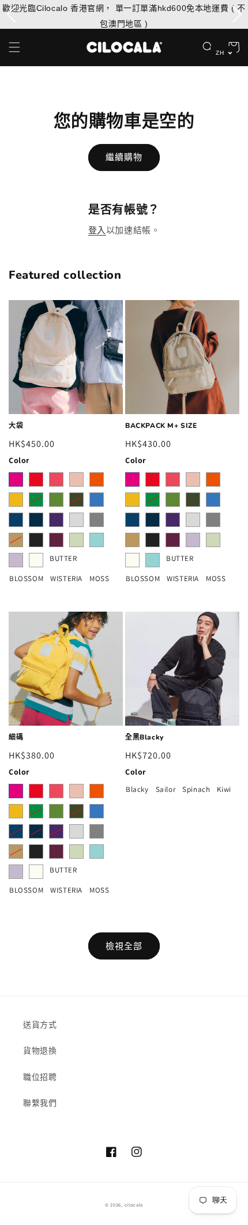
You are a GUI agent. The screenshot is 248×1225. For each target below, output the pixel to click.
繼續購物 (124, 156)
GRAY (96, 520)
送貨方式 (40, 1024)
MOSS (99, 578)
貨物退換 (40, 1050)
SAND (16, 540)
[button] (14, 47)
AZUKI (56, 540)
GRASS (56, 499)
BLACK (36, 540)
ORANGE (96, 479)
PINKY (56, 479)
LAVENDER (16, 560)
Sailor (165, 789)
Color (19, 460)
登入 (97, 230)
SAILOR (36, 520)
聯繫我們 (40, 1103)
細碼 (16, 737)
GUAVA (76, 479)
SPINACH (76, 499)
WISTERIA (66, 578)
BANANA (16, 499)
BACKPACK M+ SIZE (161, 426)
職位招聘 (40, 1077)
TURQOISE (96, 540)
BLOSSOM (26, 578)
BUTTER (63, 558)
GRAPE (56, 520)
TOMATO (36, 479)
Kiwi (223, 789)
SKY (96, 499)
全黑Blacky (144, 737)
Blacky (137, 789)
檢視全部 (124, 945)
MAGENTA (16, 479)
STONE (76, 520)
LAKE (16, 520)
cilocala (134, 1204)
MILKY (36, 560)
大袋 (16, 426)
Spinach (196, 789)
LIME (36, 499)
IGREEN (76, 540)
